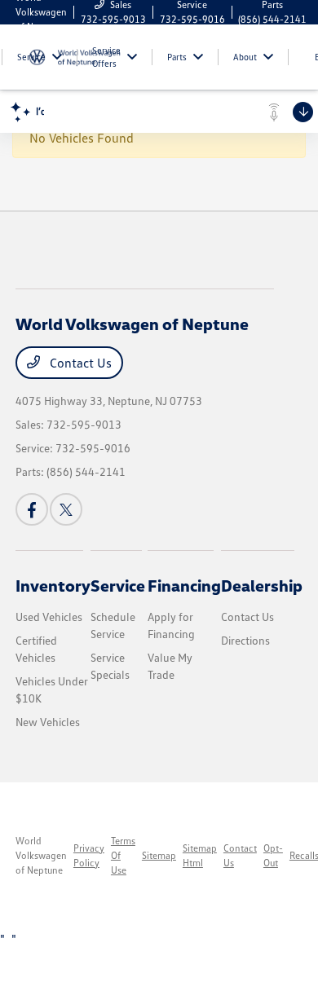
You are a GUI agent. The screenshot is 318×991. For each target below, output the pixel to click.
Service (118, 585)
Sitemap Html (200, 855)
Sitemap (159, 855)
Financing (184, 585)
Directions (245, 640)
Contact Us (79, 363)
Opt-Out (273, 855)
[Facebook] (31, 509)
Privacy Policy (88, 855)
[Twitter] (66, 509)
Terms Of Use (123, 855)
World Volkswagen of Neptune (41, 855)
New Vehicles (47, 722)
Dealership (262, 585)
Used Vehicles (48, 616)
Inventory (53, 585)
